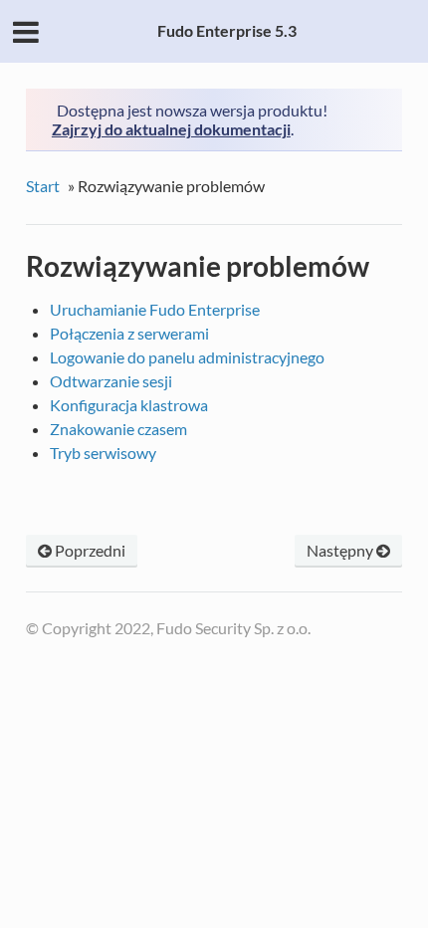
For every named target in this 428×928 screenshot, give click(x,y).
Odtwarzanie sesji (111, 380)
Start (43, 185)
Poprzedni (88, 550)
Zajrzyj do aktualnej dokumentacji (171, 128)
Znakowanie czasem (118, 428)
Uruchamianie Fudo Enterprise (155, 309)
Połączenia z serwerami (129, 333)
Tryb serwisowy (103, 452)
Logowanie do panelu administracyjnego (187, 357)
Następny (341, 550)
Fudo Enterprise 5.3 (227, 30)
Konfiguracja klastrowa (129, 404)
